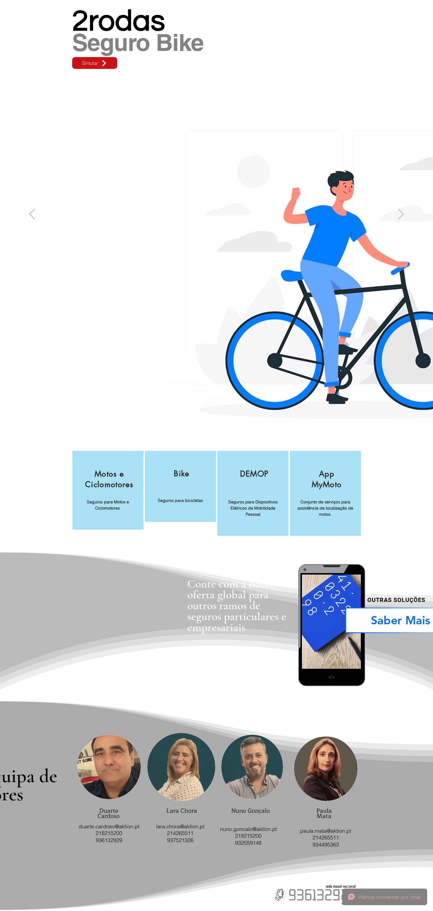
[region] (107, 490)
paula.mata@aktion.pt (325, 830)
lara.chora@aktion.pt (180, 826)
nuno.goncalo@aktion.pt (248, 829)
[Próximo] (401, 214)
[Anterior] (32, 214)
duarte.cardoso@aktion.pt (109, 826)
